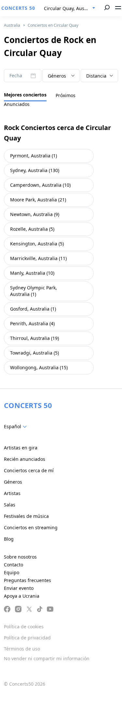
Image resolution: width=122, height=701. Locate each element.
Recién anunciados (24, 459)
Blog (9, 539)
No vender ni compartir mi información (46, 658)
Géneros (13, 482)
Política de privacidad (27, 638)
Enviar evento (19, 588)
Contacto (13, 565)
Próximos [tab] (65, 95)
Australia (12, 25)
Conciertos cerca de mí (29, 470)
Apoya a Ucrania (21, 596)
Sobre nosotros (20, 557)
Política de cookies (24, 626)
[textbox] (61, 75)
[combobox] (70, 8)
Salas (9, 505)
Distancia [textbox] (96, 76)
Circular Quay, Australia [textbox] (70, 8)
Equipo (11, 572)
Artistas (12, 493)
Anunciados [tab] (17, 104)
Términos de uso (22, 649)
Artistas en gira (20, 448)
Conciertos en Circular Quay (53, 25)
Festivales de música (26, 516)
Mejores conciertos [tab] (25, 95)
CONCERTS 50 (18, 8)
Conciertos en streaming (31, 527)
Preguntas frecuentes (27, 580)
